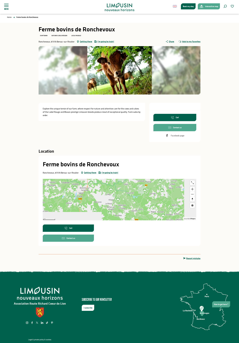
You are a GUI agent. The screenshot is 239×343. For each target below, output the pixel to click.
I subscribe (88, 307)
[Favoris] (232, 6)
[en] (175, 6)
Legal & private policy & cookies (39, 339)
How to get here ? (221, 304)
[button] (225, 6)
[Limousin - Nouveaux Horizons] (119, 7)
